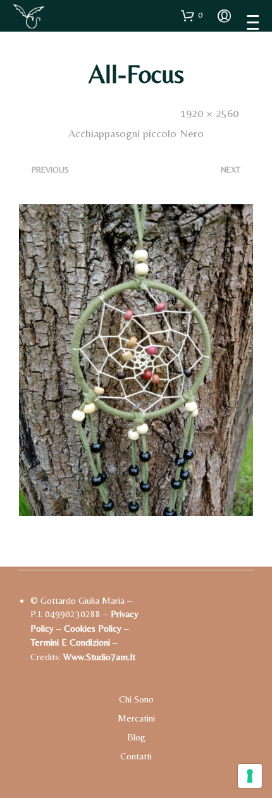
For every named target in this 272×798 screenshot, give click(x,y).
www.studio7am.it (99, 656)
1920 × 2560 (209, 113)
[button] (191, 15)
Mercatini (136, 718)
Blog (136, 737)
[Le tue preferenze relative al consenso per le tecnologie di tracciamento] (250, 776)
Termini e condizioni (70, 642)
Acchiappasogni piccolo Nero (136, 133)
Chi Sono (136, 699)
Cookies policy (92, 628)
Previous (50, 170)
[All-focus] (136, 359)
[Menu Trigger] (253, 22)
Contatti (136, 756)
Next (230, 170)
